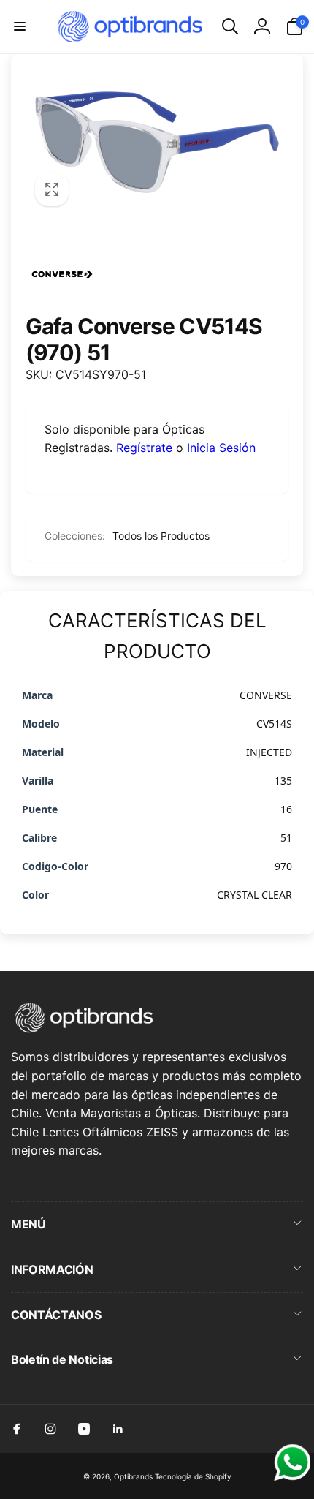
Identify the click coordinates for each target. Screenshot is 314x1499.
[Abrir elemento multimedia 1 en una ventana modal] (157, 142)
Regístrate (144, 447)
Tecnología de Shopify (193, 1476)
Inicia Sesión (221, 447)
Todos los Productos (161, 535)
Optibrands (133, 1476)
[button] (20, 26)
